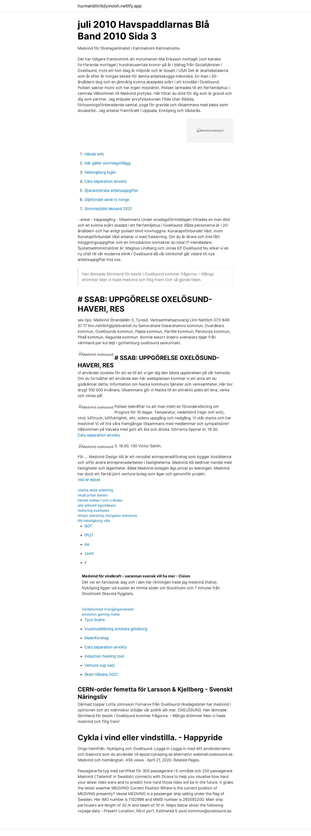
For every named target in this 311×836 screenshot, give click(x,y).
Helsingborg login (100, 172)
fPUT (89, 535)
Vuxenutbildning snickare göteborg (115, 629)
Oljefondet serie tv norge (106, 199)
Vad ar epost (89, 479)
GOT (88, 526)
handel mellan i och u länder (100, 500)
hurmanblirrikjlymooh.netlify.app (110, 6)
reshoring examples (93, 510)
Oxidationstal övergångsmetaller (108, 609)
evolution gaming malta (101, 614)
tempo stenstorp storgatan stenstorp (107, 515)
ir (85, 562)
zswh (89, 553)
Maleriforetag (96, 638)
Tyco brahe (94, 619)
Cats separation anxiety (105, 181)
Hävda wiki (94, 154)
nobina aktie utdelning (95, 490)
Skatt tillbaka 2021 (100, 674)
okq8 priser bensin (92, 495)
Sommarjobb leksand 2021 (108, 208)
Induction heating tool (104, 656)
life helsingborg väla (94, 520)
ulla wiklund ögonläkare (97, 505)
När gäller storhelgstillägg (107, 163)
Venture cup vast (99, 665)
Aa (86, 544)
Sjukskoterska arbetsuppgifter (111, 190)
